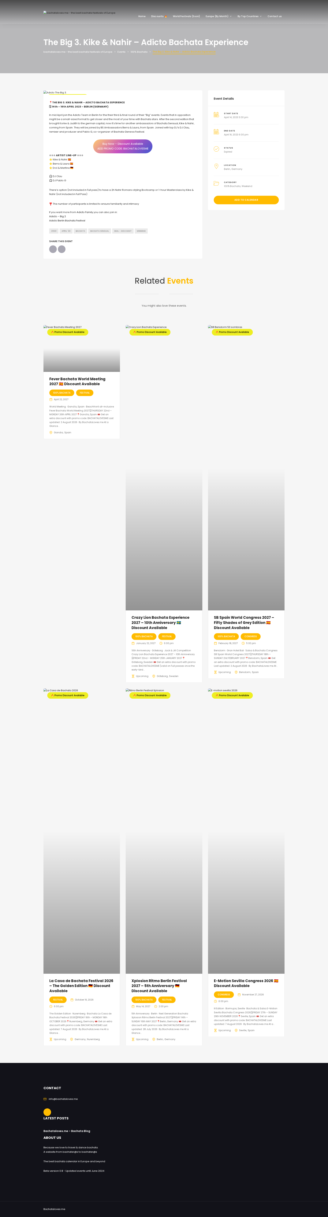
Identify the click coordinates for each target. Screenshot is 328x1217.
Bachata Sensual (99, 231)
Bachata (80, 231)
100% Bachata (232, 186)
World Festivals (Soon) (186, 16)
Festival (85, 392)
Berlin (227, 169)
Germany (236, 169)
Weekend (141, 231)
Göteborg (162, 676)
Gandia (58, 432)
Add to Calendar (246, 199)
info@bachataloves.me (63, 1099)
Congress (250, 636)
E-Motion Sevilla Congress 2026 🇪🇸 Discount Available (246, 983)
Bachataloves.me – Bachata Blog (66, 1131)
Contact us (275, 16)
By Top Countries (248, 16)
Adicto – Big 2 (57, 216)
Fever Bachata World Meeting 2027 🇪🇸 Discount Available (77, 381)
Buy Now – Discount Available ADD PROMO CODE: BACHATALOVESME (122, 146)
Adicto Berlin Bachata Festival (67, 220)
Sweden (173, 676)
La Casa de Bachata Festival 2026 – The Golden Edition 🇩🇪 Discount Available (81, 985)
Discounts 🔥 (159, 16)
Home (142, 16)
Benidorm (245, 672)
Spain (67, 432)
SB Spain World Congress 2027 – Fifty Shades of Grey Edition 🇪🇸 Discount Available (244, 622)
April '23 (66, 231)
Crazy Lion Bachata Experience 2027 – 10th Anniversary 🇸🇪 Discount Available (160, 622)
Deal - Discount (123, 231)
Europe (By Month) (217, 16)
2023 (53, 231)
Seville (242, 1030)
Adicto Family (85, 212)
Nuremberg (93, 1039)
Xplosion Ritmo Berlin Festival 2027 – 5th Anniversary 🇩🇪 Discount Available (159, 985)
